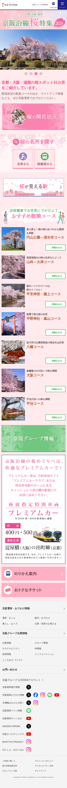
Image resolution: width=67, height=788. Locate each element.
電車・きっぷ (8, 618)
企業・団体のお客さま (46, 623)
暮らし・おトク (10, 623)
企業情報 (6, 643)
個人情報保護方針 (9, 766)
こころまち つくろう (12, 660)
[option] (33, 49)
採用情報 (6, 654)
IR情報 (38, 648)
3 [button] (36, 73)
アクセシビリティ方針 (44, 766)
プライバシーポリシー (44, 761)
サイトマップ (40, 771)
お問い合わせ (9, 669)
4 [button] (41, 73)
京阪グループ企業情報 (40, 4)
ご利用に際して (8, 761)
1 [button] (26, 73)
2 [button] (31, 73)
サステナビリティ (11, 648)
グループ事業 (41, 643)
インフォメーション (44, 654)
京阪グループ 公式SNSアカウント (21, 680)
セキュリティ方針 (9, 771)
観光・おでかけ (42, 618)
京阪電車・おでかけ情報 (16, 608)
